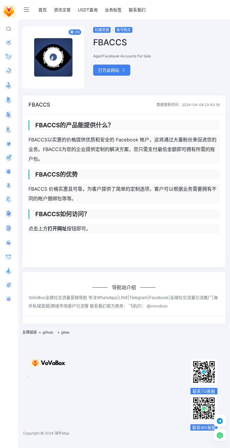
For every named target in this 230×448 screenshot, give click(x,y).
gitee (65, 332)
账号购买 (123, 30)
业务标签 (113, 9)
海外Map (62, 433)
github (48, 332)
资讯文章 (62, 9)
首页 (42, 9)
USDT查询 (88, 9)
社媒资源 (102, 30)
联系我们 (137, 9)
